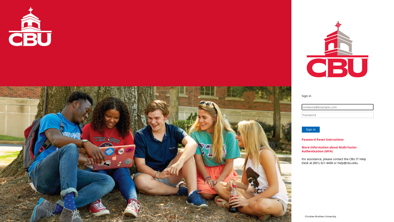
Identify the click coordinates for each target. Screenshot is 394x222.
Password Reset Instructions (323, 139)
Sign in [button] (311, 129)
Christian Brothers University (320, 216)
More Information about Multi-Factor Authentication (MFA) (329, 149)
